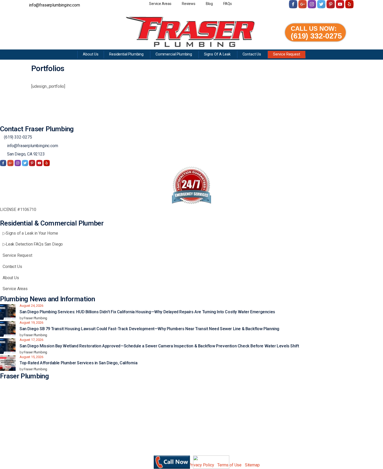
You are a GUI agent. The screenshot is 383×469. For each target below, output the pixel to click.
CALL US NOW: (314, 28)
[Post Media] (8, 312)
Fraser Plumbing (35, 318)
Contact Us (12, 266)
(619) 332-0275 (316, 36)
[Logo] (190, 31)
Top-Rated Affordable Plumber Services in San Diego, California (78, 362)
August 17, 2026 (31, 340)
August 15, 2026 (31, 357)
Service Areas (15, 288)
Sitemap (252, 464)
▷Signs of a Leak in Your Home (30, 233)
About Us (11, 277)
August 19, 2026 (31, 322)
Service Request (17, 255)
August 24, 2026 (31, 306)
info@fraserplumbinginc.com (32, 145)
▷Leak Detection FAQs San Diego (33, 244)
